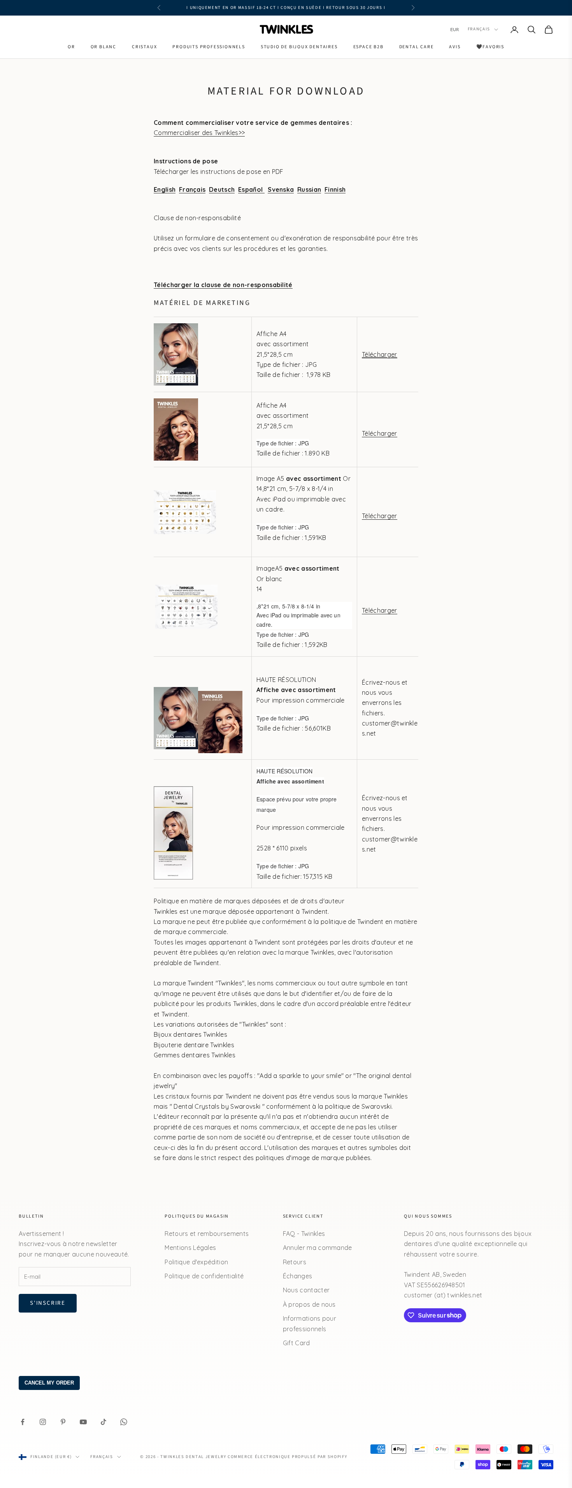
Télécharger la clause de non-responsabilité (223, 285)
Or (71, 47)
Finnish (335, 189)
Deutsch (222, 189)
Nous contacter (306, 1290)
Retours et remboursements (207, 1233)
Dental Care (416, 47)
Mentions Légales (190, 1247)
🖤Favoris (490, 47)
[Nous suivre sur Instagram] (43, 1422)
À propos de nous (309, 1304)
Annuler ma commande (317, 1247)
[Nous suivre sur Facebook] (22, 1422)
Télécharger (379, 354)
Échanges (297, 1276)
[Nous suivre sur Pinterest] (63, 1422)
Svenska (281, 189)
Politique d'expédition (196, 1262)
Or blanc (103, 47)
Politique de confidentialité (204, 1276)
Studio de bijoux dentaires (299, 47)
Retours (294, 1262)
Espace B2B (368, 47)
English (164, 189)
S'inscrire (47, 1303)
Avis (454, 47)
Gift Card (296, 1343)
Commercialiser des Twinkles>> (199, 133)
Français (479, 29)
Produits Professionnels (208, 47)
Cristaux (144, 47)
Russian (309, 189)
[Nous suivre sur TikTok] (103, 1422)
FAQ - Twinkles (304, 1233)
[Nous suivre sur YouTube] (83, 1422)
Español (251, 189)
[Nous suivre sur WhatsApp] (124, 1422)
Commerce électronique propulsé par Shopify (287, 1457)
